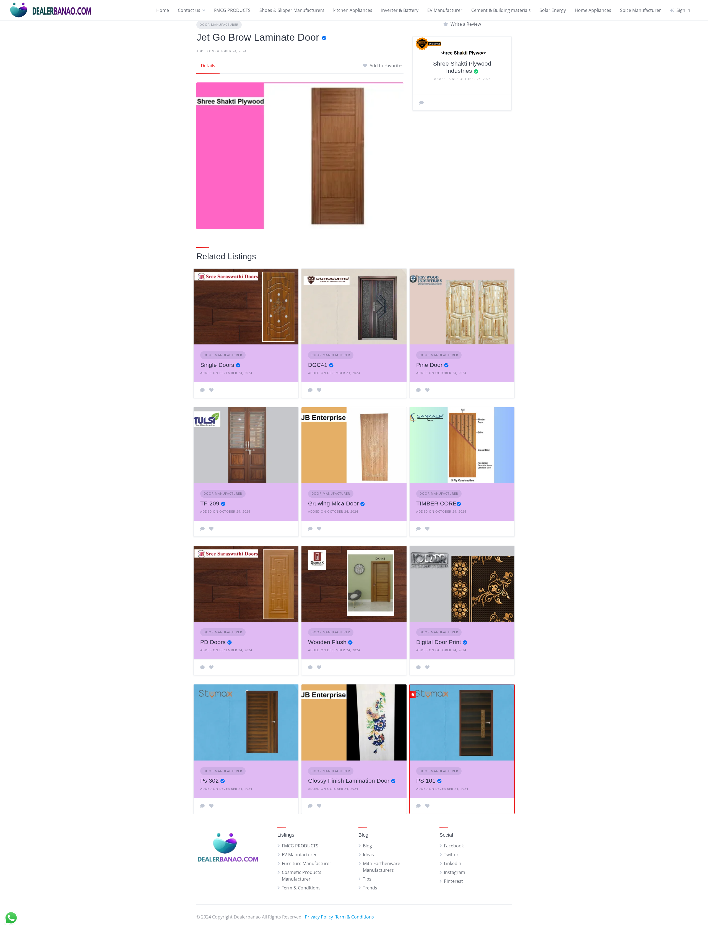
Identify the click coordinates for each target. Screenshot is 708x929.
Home (162, 10)
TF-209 (209, 503)
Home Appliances (593, 10)
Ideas (368, 855)
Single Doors (217, 365)
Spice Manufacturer (640, 10)
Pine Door (429, 365)
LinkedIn (452, 863)
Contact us (189, 10)
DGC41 (317, 365)
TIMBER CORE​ (436, 503)
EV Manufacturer (444, 10)
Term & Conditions (301, 888)
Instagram (454, 872)
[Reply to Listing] (202, 390)
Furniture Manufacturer (306, 863)
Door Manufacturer (219, 24)
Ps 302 (209, 780)
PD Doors (213, 642)
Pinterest (453, 881)
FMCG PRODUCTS (232, 10)
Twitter (451, 855)
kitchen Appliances (352, 10)
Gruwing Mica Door (333, 503)
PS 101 (426, 780)
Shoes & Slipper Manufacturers (291, 10)
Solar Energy (553, 10)
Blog (367, 846)
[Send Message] (421, 102)
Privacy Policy (319, 917)
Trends (370, 888)
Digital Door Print (438, 642)
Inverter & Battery (399, 10)
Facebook (454, 846)
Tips (367, 879)
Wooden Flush (327, 642)
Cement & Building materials (501, 10)
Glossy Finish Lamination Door (348, 780)
